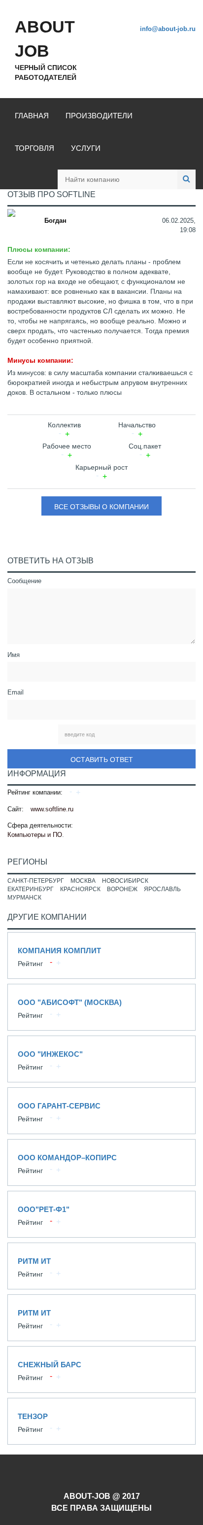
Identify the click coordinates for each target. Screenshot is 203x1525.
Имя (13, 655)
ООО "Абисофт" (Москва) (101, 1007)
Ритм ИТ (101, 1266)
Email (15, 692)
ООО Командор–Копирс (101, 1162)
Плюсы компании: (38, 249)
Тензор (101, 1421)
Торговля (34, 148)
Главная (32, 115)
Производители (99, 115)
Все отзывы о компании (101, 507)
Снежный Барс (101, 1369)
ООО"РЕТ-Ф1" (101, 1214)
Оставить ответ (101, 759)
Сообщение (24, 581)
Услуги (86, 148)
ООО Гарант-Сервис (101, 1111)
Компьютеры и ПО (34, 834)
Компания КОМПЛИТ (101, 955)
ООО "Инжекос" (101, 1059)
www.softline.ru (52, 809)
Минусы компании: (40, 360)
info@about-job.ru (168, 29)
